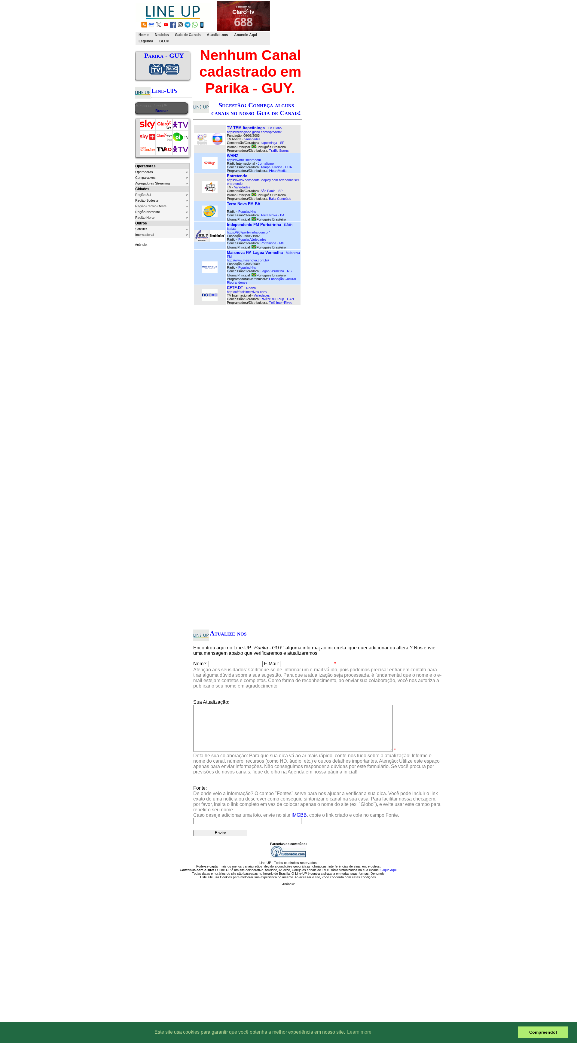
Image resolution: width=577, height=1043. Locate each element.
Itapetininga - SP (272, 143)
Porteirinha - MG (273, 243)
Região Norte (144, 217)
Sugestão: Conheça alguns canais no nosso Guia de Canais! (256, 109)
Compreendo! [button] (543, 1032)
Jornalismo (266, 163)
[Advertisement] (380, 22)
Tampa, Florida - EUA (276, 167)
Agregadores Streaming (152, 183)
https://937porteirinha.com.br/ (248, 232)
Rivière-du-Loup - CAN (277, 299)
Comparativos (145, 177)
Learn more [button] (359, 1032)
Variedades (252, 139)
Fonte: (317, 801)
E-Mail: (271, 663)
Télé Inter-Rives (280, 302)
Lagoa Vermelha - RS (276, 271)
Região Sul (143, 195)
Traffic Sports (279, 150)
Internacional (144, 234)
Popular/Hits (247, 211)
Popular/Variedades (252, 239)
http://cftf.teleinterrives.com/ (247, 292)
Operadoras (144, 172)
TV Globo (275, 128)
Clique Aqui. (388, 870)
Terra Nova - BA (272, 215)
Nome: (200, 663)
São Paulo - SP (271, 191)
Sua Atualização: (211, 702)
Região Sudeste (146, 200)
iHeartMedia (277, 170)
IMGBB (299, 815)
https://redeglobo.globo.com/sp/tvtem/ (254, 132)
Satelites (141, 229)
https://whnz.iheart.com (244, 160)
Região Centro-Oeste (150, 206)
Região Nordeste (147, 212)
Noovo (251, 288)
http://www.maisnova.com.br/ (248, 260)
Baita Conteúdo (280, 198)
